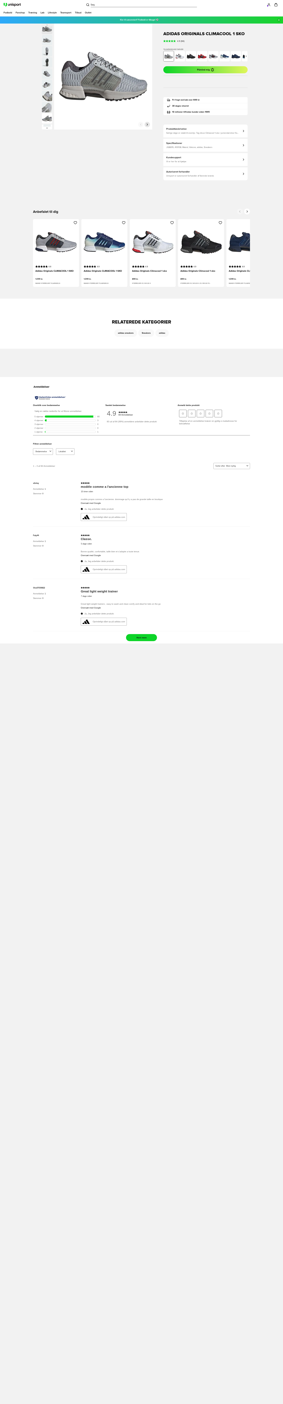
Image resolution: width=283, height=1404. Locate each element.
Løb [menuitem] (42, 12)
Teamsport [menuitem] (65, 12)
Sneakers (146, 333)
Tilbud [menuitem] (78, 12)
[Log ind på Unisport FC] (268, 4)
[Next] (247, 211)
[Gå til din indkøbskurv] (275, 4)
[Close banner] (279, 20)
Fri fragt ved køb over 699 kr (186, 100)
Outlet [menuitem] (88, 12)
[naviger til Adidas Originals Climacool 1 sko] (180, 56)
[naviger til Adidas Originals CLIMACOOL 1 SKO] (213, 56)
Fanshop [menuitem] (20, 12)
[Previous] (240, 211)
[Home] (12, 4)
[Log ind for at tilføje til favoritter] (75, 222)
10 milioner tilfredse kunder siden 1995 (191, 112)
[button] (47, 40)
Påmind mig (203, 70)
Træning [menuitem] (32, 12)
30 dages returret (180, 106)
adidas (162, 333)
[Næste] (47, 128)
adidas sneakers (126, 333)
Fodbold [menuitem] (8, 12)
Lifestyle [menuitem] (52, 12)
